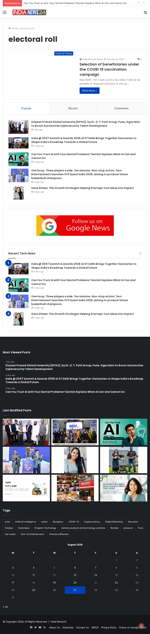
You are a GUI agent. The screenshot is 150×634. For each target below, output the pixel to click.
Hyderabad (23, 528)
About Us (54, 627)
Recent (73, 108)
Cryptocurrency (92, 521)
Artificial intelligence (25, 521)
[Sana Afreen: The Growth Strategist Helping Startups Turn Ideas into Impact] (18, 193)
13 (75, 575)
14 (95, 575)
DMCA (95, 627)
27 (75, 590)
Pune (140, 528)
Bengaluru (58, 521)
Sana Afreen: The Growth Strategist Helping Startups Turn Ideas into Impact (82, 188)
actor (7, 521)
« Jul (5, 606)
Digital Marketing (114, 521)
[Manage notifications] (141, 626)
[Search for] (145, 13)
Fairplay (9, 528)
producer (128, 528)
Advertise (68, 627)
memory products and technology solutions (83, 528)
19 (54, 582)
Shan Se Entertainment (32, 534)
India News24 (58, 621)
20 (75, 582)
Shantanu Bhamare (59, 534)
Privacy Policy (109, 627)
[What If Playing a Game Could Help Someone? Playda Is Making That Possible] (26, 488)
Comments (122, 108)
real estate (10, 534)
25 (33, 590)
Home (14, 28)
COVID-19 (73, 521)
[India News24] (29, 12)
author (44, 521)
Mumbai (114, 528)
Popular (26, 108)
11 (34, 575)
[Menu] (4, 13)
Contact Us (82, 627)
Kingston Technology (45, 528)
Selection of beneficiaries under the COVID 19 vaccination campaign (109, 69)
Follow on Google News (132, 627)
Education (133, 521)
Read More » (89, 90)
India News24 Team (92, 59)
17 (13, 582)
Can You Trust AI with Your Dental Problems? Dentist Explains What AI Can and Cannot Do (75, 3)
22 (116, 582)
